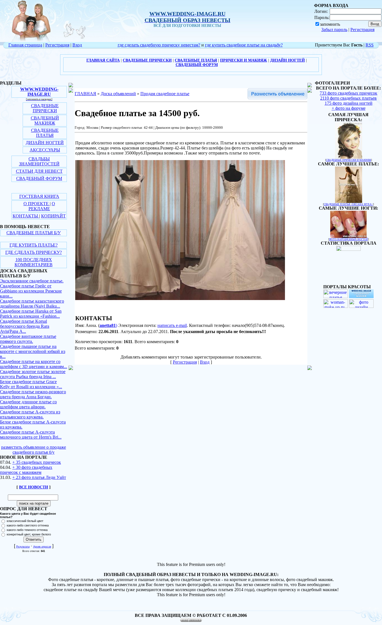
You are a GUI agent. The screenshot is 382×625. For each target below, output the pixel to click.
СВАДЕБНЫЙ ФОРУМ (39, 178)
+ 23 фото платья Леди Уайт (39, 477)
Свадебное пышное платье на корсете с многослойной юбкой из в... (32, 351)
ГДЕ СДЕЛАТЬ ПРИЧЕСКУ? (33, 252)
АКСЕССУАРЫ (45, 150)
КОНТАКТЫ (26, 216)
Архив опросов (42, 546)
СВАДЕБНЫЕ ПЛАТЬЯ (45, 133)
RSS (370, 45)
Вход (77, 45)
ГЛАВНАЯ (85, 93)
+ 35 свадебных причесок (36, 462)
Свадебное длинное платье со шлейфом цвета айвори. (28, 404)
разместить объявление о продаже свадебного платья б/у (33, 450)
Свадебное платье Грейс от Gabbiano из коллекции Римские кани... (31, 291)
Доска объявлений (118, 93)
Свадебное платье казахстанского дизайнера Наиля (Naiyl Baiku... (32, 303)
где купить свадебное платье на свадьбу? (244, 45)
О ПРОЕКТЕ (36, 203)
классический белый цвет (25, 521)
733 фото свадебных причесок (348, 93)
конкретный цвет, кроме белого (29, 534)
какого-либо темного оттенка (27, 530)
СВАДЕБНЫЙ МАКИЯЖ (45, 120)
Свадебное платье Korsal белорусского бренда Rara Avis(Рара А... (24, 326)
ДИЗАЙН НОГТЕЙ (45, 142)
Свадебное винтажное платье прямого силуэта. (28, 339)
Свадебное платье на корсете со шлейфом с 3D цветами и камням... (33, 364)
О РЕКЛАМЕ (42, 206)
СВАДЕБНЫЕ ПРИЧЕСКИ (45, 108)
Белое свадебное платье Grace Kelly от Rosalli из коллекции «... (31, 384)
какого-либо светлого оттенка (28, 525)
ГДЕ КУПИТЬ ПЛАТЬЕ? (34, 245)
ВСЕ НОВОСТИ (33, 487)
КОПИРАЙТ (53, 216)
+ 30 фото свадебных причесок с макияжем (26, 470)
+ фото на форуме (349, 108)
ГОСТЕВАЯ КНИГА (39, 196)
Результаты (23, 546)
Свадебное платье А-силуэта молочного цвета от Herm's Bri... (31, 434)
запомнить (330, 24)
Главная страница (25, 45)
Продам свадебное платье (164, 93)
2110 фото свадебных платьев (348, 98)
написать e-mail (172, 325)
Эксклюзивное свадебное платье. (31, 280)
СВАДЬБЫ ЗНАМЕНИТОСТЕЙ (39, 161)
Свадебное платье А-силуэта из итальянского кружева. (30, 414)
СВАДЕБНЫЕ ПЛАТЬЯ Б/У (33, 232)
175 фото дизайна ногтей (348, 103)
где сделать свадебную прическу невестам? (159, 45)
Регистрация (362, 29)
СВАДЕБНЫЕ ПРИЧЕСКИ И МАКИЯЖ (348, 160)
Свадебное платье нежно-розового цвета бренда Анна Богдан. (33, 394)
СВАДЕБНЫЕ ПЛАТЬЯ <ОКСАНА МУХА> (348, 204)
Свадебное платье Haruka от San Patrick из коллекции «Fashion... (31, 314)
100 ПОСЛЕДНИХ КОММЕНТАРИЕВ (34, 262)
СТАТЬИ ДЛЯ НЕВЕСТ (39, 171)
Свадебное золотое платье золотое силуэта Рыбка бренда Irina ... (32, 374)
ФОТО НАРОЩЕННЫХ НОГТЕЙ (348, 239)
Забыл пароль (334, 29)
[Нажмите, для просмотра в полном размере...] (127, 298)
